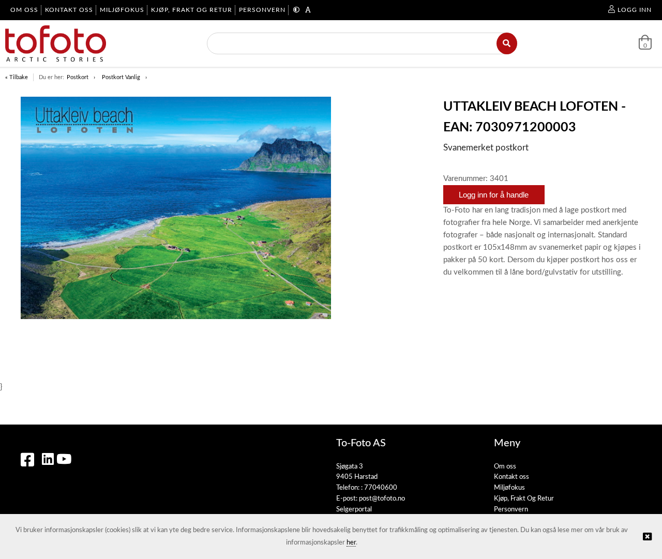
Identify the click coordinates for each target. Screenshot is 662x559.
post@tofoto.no (382, 498)
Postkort (77, 77)
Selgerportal (354, 509)
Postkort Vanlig (121, 77)
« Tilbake (16, 77)
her (351, 542)
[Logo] (55, 43)
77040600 (380, 488)
